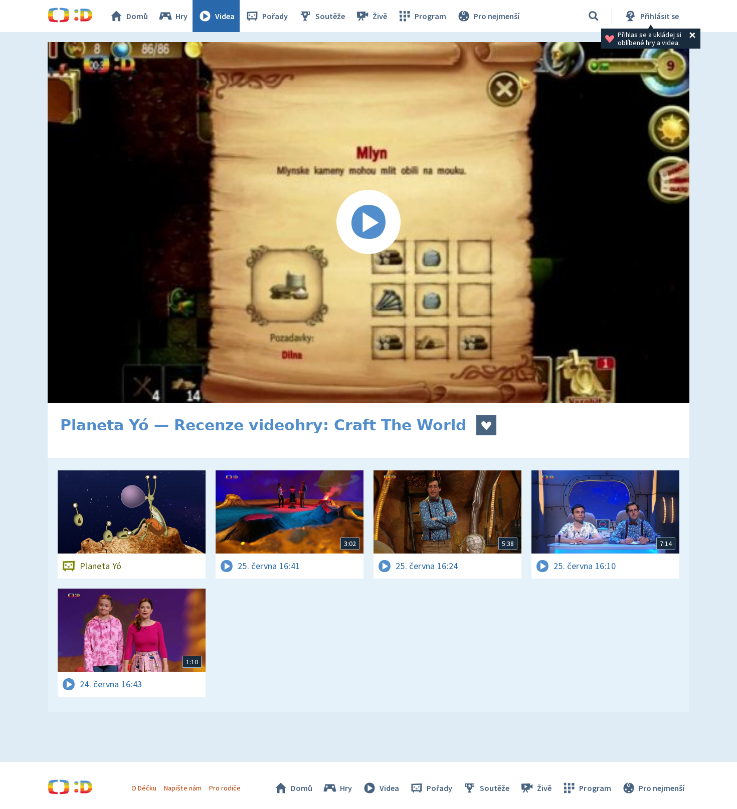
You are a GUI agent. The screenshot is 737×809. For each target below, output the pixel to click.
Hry (181, 16)
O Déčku (143, 787)
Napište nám (182, 787)
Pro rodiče (225, 787)
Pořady (275, 16)
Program (430, 16)
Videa (225, 16)
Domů (137, 16)
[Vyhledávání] (594, 16)
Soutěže (330, 16)
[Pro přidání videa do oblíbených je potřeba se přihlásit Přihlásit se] (486, 425)
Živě (380, 16)
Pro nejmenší (496, 16)
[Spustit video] (368, 222)
